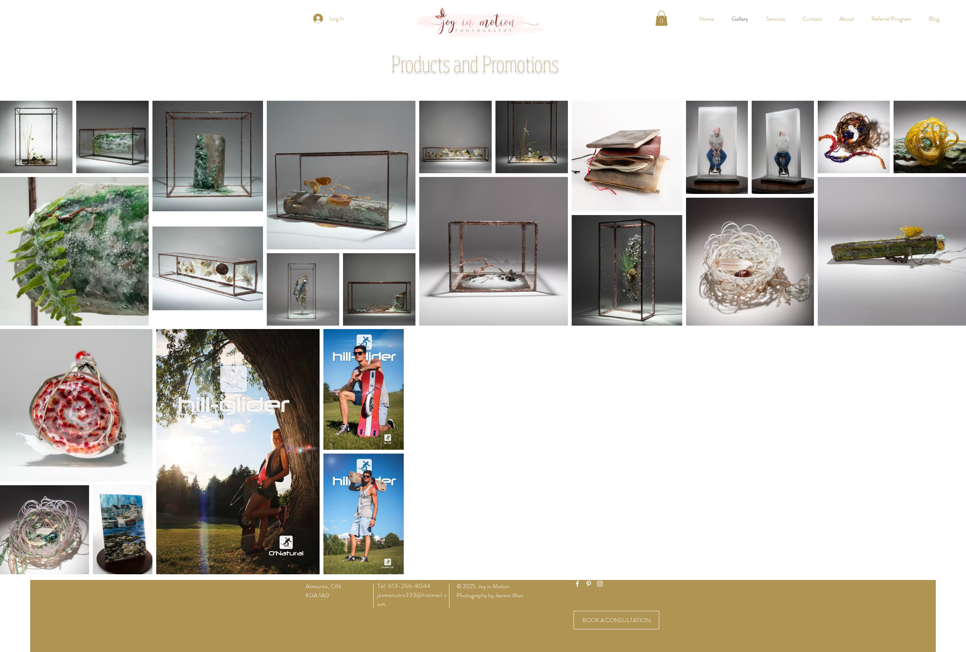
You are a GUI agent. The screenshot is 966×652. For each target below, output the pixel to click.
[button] (661, 18)
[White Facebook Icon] (577, 583)
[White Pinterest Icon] (588, 583)
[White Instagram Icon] (600, 583)
